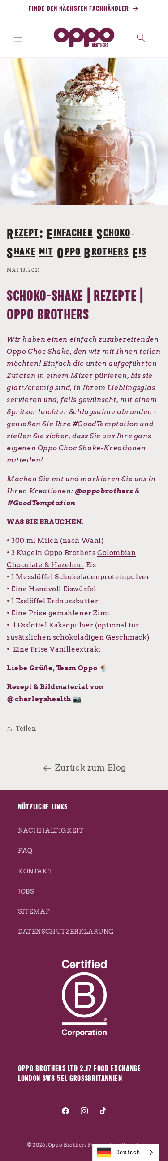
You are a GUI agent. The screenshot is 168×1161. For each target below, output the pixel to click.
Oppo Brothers (67, 1145)
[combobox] (125, 1152)
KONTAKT (35, 871)
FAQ (25, 850)
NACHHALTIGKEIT (50, 830)
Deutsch (128, 1152)
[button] (18, 37)
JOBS (26, 891)
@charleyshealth (39, 699)
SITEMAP (34, 911)
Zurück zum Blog (90, 767)
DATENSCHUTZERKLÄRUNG (66, 931)
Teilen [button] (26, 728)
